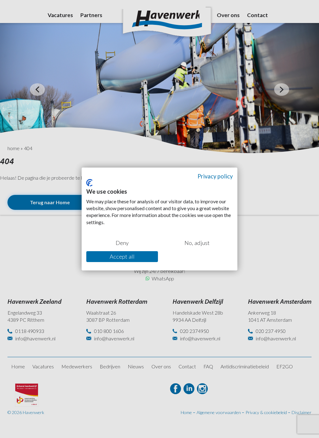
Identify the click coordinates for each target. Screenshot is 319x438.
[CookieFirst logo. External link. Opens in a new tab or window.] (89, 183)
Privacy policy (215, 176)
